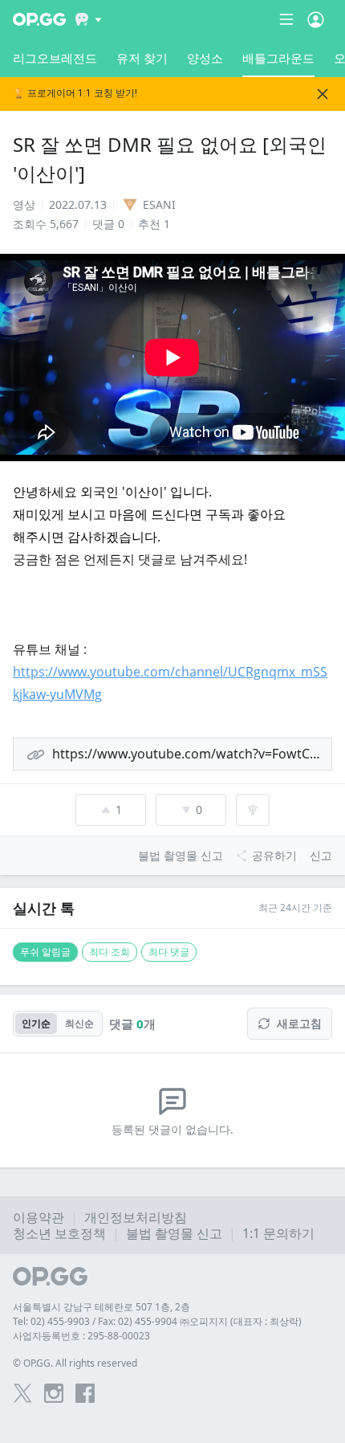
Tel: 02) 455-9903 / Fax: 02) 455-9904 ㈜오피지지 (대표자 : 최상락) (157, 1321)
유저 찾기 (142, 58)
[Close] (322, 94)
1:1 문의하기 (278, 1233)
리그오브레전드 (55, 58)
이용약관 (38, 1217)
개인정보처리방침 (135, 1217)
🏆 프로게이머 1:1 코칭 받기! (75, 93)
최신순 (79, 1023)
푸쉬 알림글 (45, 952)
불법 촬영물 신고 (174, 1233)
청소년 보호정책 (59, 1233)
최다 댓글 (168, 952)
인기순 (36, 1023)
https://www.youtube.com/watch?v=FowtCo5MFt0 (192, 753)
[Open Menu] (315, 19)
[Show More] (88, 19)
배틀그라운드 (278, 58)
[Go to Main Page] (39, 19)
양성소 (205, 58)
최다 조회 (109, 952)
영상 (24, 204)
